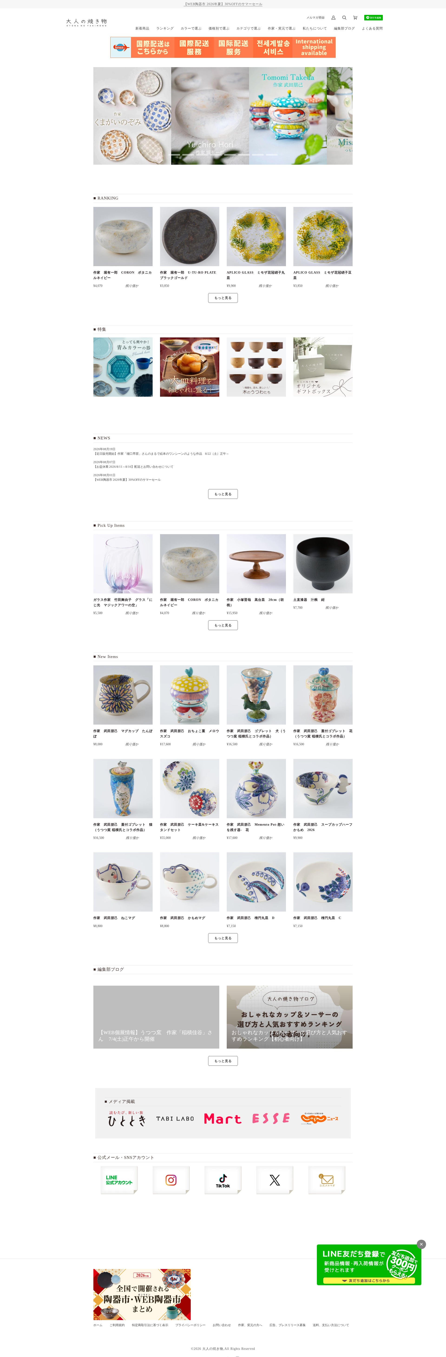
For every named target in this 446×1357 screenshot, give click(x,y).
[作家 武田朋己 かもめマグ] (189, 882)
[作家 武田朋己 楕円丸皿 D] (256, 882)
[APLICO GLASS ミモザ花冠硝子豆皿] (323, 236)
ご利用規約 (117, 1325)
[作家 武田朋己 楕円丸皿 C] (323, 882)
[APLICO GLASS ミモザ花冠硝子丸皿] (256, 236)
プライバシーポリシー (190, 1325)
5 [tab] (230, 155)
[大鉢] (189, 367)
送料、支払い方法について (331, 1325)
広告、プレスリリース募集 (287, 1325)
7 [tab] (258, 155)
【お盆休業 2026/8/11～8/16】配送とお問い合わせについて (133, 466)
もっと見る (223, 298)
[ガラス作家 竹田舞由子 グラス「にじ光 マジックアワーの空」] (123, 563)
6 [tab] (244, 155)
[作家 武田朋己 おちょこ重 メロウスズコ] (189, 695)
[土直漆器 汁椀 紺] (323, 563)
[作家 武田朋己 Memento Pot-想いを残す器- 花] (256, 788)
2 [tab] (188, 155)
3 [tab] (202, 155)
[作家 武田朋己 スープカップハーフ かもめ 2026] (323, 788)
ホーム (97, 1325)
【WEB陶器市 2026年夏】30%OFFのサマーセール (223, 4)
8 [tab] (272, 155)
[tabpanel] (145, 116)
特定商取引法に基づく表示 (150, 1325)
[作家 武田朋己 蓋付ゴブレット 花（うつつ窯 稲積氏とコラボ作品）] (323, 695)
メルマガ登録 (315, 17)
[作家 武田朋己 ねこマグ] (123, 882)
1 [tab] (174, 155)
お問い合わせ (222, 1325)
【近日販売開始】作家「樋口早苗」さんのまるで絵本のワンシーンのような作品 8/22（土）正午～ (162, 453)
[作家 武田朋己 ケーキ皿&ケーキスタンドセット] (189, 788)
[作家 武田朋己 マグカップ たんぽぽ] (123, 695)
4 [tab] (216, 155)
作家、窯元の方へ (250, 1325)
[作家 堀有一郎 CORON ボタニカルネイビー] (123, 236)
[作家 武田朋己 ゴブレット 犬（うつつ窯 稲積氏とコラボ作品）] (256, 695)
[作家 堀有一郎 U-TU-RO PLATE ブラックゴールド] (189, 236)
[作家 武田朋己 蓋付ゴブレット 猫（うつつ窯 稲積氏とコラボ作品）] (123, 788)
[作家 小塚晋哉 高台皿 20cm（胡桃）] (256, 563)
